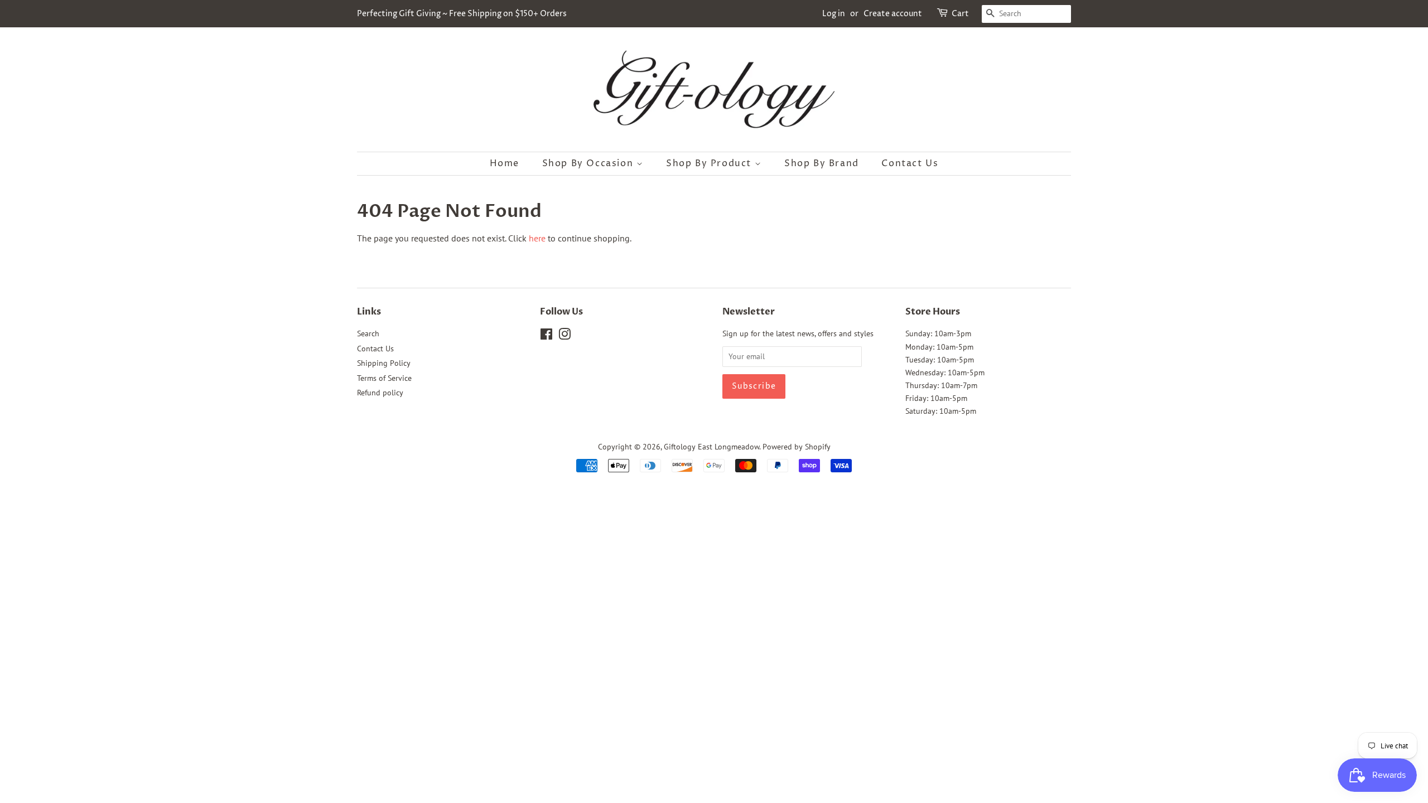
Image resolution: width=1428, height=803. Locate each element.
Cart (960, 13)
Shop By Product (710, 163)
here (537, 238)
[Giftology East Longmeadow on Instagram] (564, 336)
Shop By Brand (821, 163)
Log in (833, 13)
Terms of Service (384, 378)
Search (368, 333)
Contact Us (909, 163)
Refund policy (380, 393)
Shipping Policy (384, 363)
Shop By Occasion (589, 163)
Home (504, 163)
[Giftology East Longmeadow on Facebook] (546, 336)
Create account (892, 13)
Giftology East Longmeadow (711, 447)
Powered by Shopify (797, 447)
